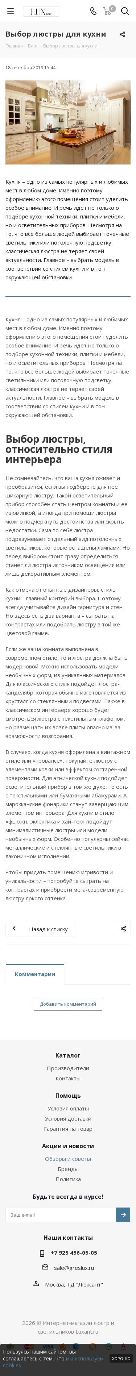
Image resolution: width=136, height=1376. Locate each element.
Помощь (68, 1096)
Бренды (68, 1168)
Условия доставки (68, 1118)
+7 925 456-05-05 (74, 1252)
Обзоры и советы (68, 1158)
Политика (68, 1179)
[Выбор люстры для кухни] (68, 122)
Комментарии (35, 973)
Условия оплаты (68, 1108)
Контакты (68, 1078)
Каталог (68, 1055)
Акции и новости (68, 1146)
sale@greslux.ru (74, 1267)
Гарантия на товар (68, 1128)
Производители (68, 1068)
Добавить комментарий (68, 1004)
